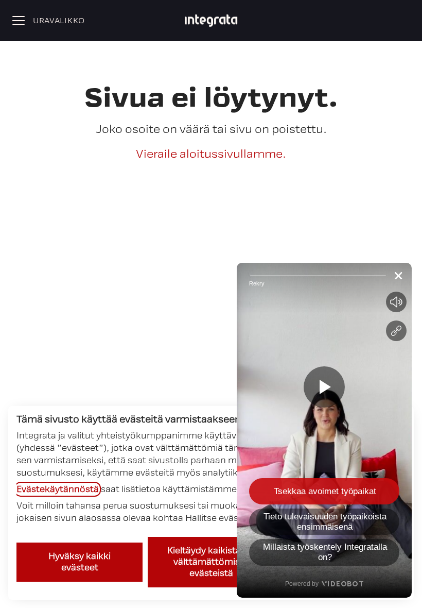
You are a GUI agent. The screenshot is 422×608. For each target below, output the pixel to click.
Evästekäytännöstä (57, 489)
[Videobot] (324, 430)
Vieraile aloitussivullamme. (211, 154)
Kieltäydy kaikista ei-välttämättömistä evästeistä (211, 562)
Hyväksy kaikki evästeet (79, 562)
